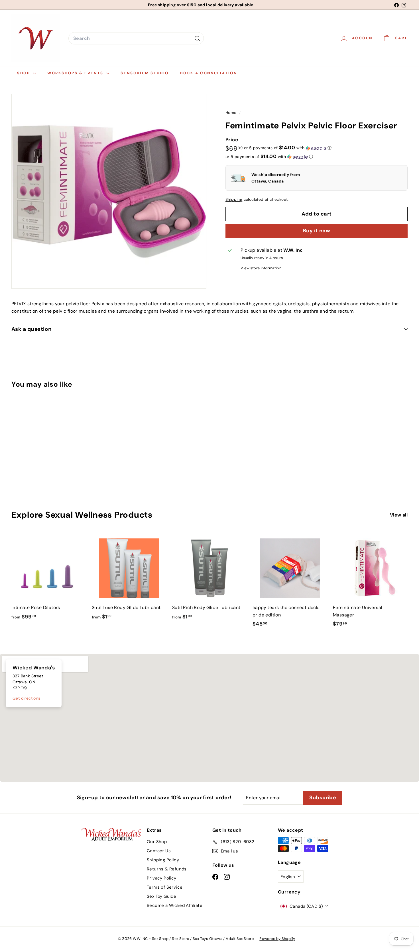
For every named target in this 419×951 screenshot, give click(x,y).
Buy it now (316, 230)
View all (399, 515)
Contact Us (159, 851)
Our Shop (157, 842)
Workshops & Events (76, 73)
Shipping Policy (163, 860)
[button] (287, 148)
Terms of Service (164, 887)
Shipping (233, 199)
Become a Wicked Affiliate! (175, 905)
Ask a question (31, 329)
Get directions (26, 698)
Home (231, 112)
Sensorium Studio (145, 73)
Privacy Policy (161, 878)
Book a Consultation (208, 73)
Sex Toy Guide (161, 896)
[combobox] (136, 38)
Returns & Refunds (167, 869)
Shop (24, 73)
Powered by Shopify (277, 938)
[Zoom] (109, 191)
